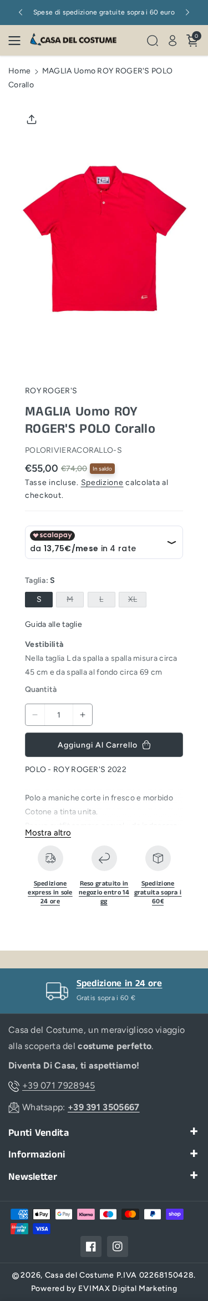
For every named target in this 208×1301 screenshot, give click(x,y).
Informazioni (36, 1155)
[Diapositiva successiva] (187, 12)
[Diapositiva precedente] (20, 12)
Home (19, 71)
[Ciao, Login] (172, 40)
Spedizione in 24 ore (120, 983)
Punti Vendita (38, 1133)
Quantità (41, 689)
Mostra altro (48, 833)
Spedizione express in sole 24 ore (50, 892)
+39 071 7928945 (58, 1085)
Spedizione (102, 482)
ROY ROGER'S (51, 390)
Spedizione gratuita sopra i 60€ (158, 892)
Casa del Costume (79, 1275)
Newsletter (32, 1177)
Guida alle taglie (53, 624)
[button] (17, 40)
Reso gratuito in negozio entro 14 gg (104, 892)
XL (135, 600)
